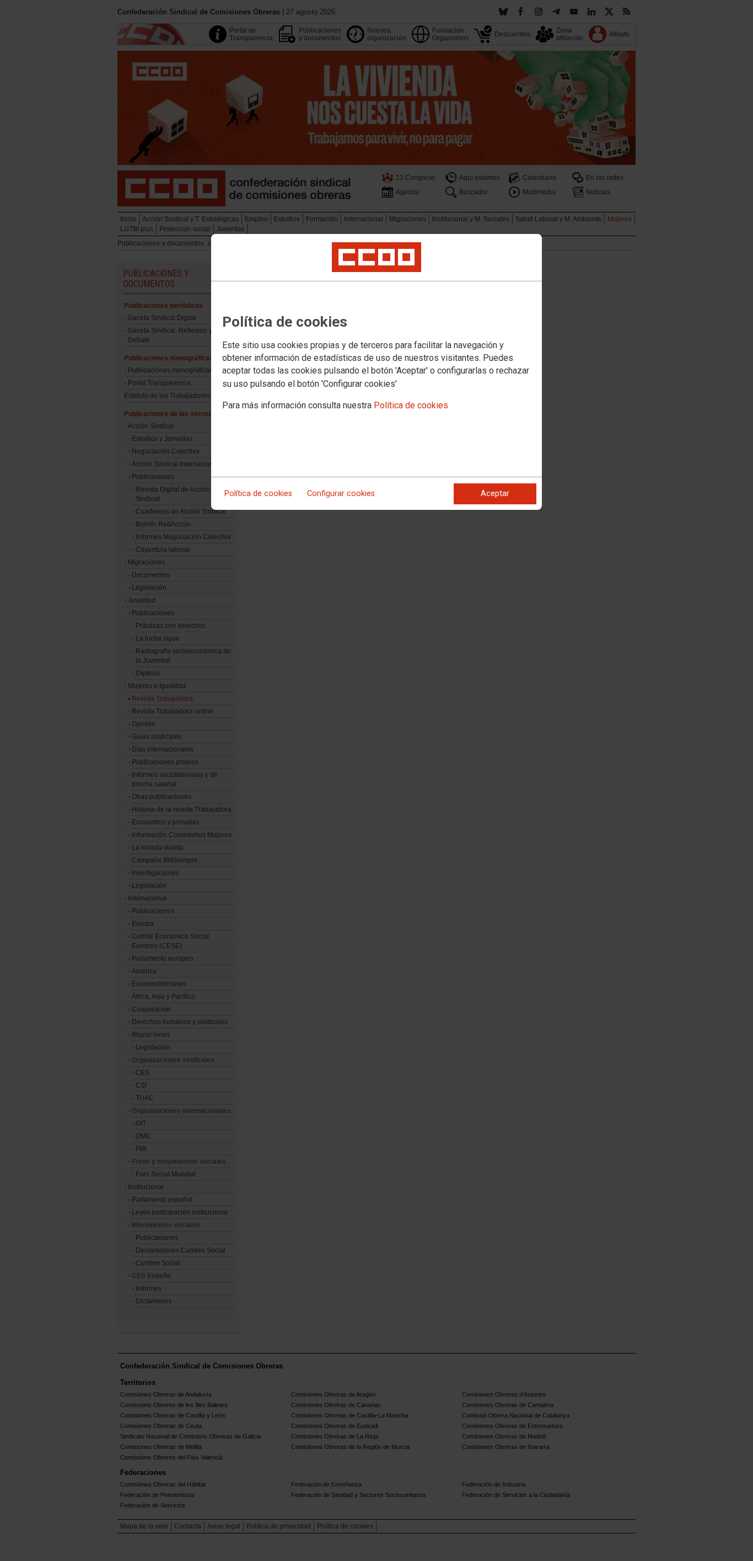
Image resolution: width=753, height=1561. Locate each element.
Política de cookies (411, 405)
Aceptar (495, 493)
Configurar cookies (341, 493)
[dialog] (376, 372)
